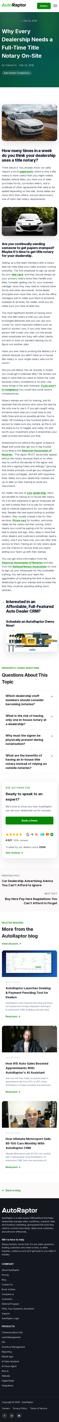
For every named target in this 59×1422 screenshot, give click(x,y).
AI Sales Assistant (10, 1361)
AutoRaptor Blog (10, 20)
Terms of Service (38, 1408)
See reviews (13, 852)
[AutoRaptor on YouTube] (19, 1415)
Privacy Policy (20, 1408)
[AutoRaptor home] (15, 5)
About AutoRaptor (11, 1270)
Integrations (7, 1385)
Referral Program (10, 1304)
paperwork (26, 171)
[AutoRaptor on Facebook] (4, 1415)
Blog (4, 1279)
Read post (12, 1016)
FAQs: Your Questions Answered (18, 1308)
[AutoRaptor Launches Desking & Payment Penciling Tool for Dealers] (29, 963)
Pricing (5, 1275)
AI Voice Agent (9, 1366)
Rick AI (5, 1371)
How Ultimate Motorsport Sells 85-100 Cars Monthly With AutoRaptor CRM (28, 1143)
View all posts (10, 943)
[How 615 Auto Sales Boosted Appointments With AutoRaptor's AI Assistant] (29, 1039)
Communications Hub (12, 1332)
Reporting (7, 1351)
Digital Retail (8, 1380)
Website (6, 1376)
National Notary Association (30, 566)
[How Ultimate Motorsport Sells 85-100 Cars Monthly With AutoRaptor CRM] (29, 1114)
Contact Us (7, 1284)
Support (6, 1313)
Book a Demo (29, 820)
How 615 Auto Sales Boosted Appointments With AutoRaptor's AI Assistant (27, 1068)
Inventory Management (13, 1347)
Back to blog (13, 1190)
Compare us (8, 1294)
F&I (3, 1342)
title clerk (17, 274)
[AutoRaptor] (29, 1211)
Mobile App (7, 1356)
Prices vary (19, 520)
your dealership (36, 492)
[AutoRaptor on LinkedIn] (12, 1415)
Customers (7, 1299)
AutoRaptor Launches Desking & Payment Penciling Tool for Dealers (28, 992)
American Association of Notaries (22, 562)
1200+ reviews (21, 840)
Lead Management (11, 1337)
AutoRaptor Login (10, 1318)
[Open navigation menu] (54, 5)
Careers (6, 1408)
